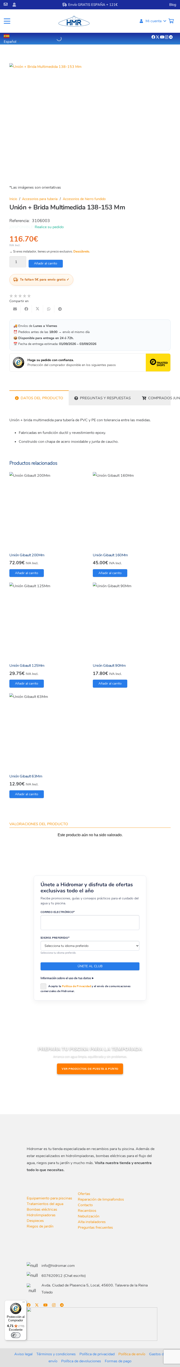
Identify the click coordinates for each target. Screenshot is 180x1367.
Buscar (50, 38)
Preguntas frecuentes (95, 1227)
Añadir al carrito (45, 263)
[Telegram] (171, 37)
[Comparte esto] (26, 309)
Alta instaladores (92, 1221)
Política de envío (131, 1354)
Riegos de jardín (40, 1226)
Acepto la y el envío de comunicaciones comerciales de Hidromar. (86, 988)
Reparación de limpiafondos (101, 1199)
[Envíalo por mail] (15, 309)
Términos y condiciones (56, 1354)
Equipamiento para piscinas (49, 1198)
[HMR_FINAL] (51, 1131)
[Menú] (23, 1303)
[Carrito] (171, 21)
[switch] (15, 1335)
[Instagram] (166, 37)
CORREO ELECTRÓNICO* (58, 912)
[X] (157, 37)
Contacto (85, 1205)
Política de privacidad (97, 1354)
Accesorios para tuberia (40, 199)
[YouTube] (162, 37)
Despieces (35, 1220)
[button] (7, 21)
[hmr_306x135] (74, 21)
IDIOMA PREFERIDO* (55, 938)
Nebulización (88, 1216)
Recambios (87, 1210)
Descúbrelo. (81, 251)
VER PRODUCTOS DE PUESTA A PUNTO (90, 1069)
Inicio (13, 199)
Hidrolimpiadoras (41, 1215)
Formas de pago (118, 1361)
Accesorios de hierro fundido (84, 199)
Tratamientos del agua (45, 1203)
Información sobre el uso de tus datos (66, 978)
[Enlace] (6, 4)
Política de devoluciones (81, 1361)
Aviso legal (23, 1354)
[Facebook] (153, 37)
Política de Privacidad (76, 986)
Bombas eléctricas (42, 1209)
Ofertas (84, 1193)
